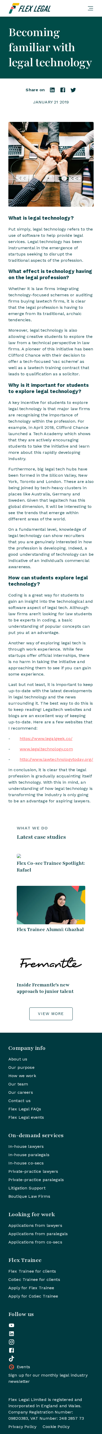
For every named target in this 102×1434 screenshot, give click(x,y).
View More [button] (51, 1013)
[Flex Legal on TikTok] (11, 1359)
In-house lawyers (26, 1146)
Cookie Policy (56, 1426)
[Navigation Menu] (90, 8)
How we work (22, 1075)
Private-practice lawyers (33, 1171)
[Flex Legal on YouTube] (11, 1325)
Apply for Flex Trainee (31, 1287)
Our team (18, 1084)
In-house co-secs (26, 1163)
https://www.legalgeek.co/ (46, 738)
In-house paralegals (28, 1154)
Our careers (20, 1092)
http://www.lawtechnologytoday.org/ (56, 759)
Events (23, 1366)
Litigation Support (27, 1188)
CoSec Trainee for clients (34, 1279)
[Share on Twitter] (73, 91)
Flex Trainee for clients (32, 1271)
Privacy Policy (22, 1426)
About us (17, 1059)
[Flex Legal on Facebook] (11, 1350)
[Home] (45, 8)
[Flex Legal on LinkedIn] (11, 1334)
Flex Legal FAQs (24, 1108)
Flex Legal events (26, 1117)
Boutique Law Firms (29, 1196)
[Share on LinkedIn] (52, 91)
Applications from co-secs (35, 1242)
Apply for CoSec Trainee (33, 1296)
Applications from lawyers (35, 1225)
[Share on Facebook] (63, 91)
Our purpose (21, 1067)
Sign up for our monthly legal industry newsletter (48, 1378)
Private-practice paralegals (36, 1179)
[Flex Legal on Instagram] (11, 1342)
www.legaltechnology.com (46, 749)
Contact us (19, 1100)
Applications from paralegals (38, 1233)
